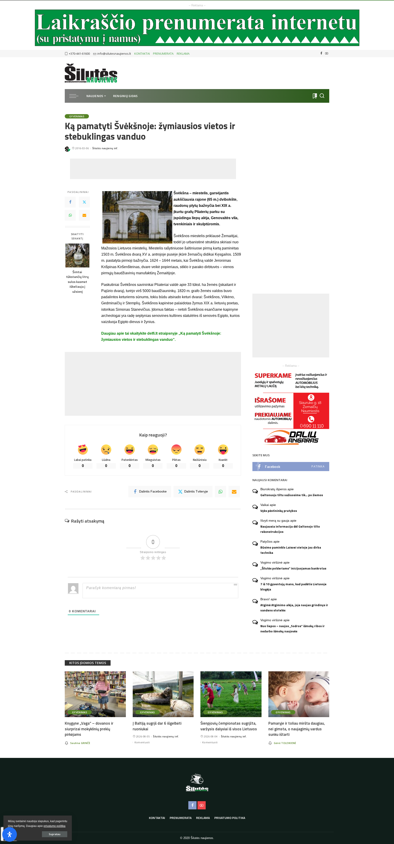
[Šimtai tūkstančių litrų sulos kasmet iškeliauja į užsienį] (77, 255)
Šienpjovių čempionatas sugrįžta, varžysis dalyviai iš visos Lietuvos (228, 726)
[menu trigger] (76, 96)
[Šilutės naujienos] (91, 73)
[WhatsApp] (70, 215)
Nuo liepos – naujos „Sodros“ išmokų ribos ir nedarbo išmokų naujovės (292, 629)
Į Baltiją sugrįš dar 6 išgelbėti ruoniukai (157, 726)
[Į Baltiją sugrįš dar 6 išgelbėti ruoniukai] (163, 694)
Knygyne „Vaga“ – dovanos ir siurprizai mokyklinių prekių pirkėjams (89, 728)
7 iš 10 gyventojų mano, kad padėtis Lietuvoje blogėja (293, 587)
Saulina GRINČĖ (80, 743)
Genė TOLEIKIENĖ (285, 743)
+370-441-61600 (79, 53)
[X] (84, 202)
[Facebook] (321, 53)
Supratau (54, 834)
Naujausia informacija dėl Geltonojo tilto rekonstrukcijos (290, 529)
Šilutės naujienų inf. (105, 148)
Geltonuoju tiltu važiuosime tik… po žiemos (291, 495)
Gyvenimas (76, 116)
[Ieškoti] (322, 96)
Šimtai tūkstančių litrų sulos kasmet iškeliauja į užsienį (77, 282)
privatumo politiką (54, 826)
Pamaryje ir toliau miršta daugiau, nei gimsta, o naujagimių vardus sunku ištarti (296, 728)
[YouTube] (326, 53)
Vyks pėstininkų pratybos (278, 510)
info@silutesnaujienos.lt (114, 53)
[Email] (84, 215)
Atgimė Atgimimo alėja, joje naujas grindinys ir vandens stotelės (294, 608)
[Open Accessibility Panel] (9, 834)
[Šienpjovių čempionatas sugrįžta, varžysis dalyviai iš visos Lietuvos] (231, 694)
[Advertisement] (153, 169)
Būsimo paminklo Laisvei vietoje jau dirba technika (290, 550)
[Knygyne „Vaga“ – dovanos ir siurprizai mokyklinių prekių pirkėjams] (95, 694)
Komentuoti (142, 742)
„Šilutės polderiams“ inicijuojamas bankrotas (293, 568)
